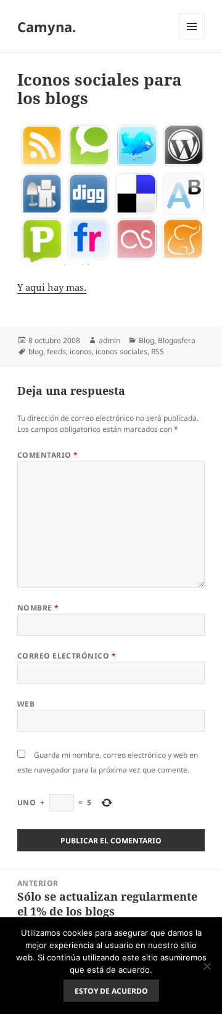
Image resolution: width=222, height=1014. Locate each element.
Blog (146, 340)
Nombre (38, 607)
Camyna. (46, 26)
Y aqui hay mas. (51, 287)
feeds (56, 351)
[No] (206, 966)
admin (109, 340)
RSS (157, 351)
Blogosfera (176, 340)
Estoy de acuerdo (111, 991)
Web (26, 704)
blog (35, 351)
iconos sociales (121, 351)
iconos (81, 351)
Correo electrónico (67, 656)
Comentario (47, 455)
